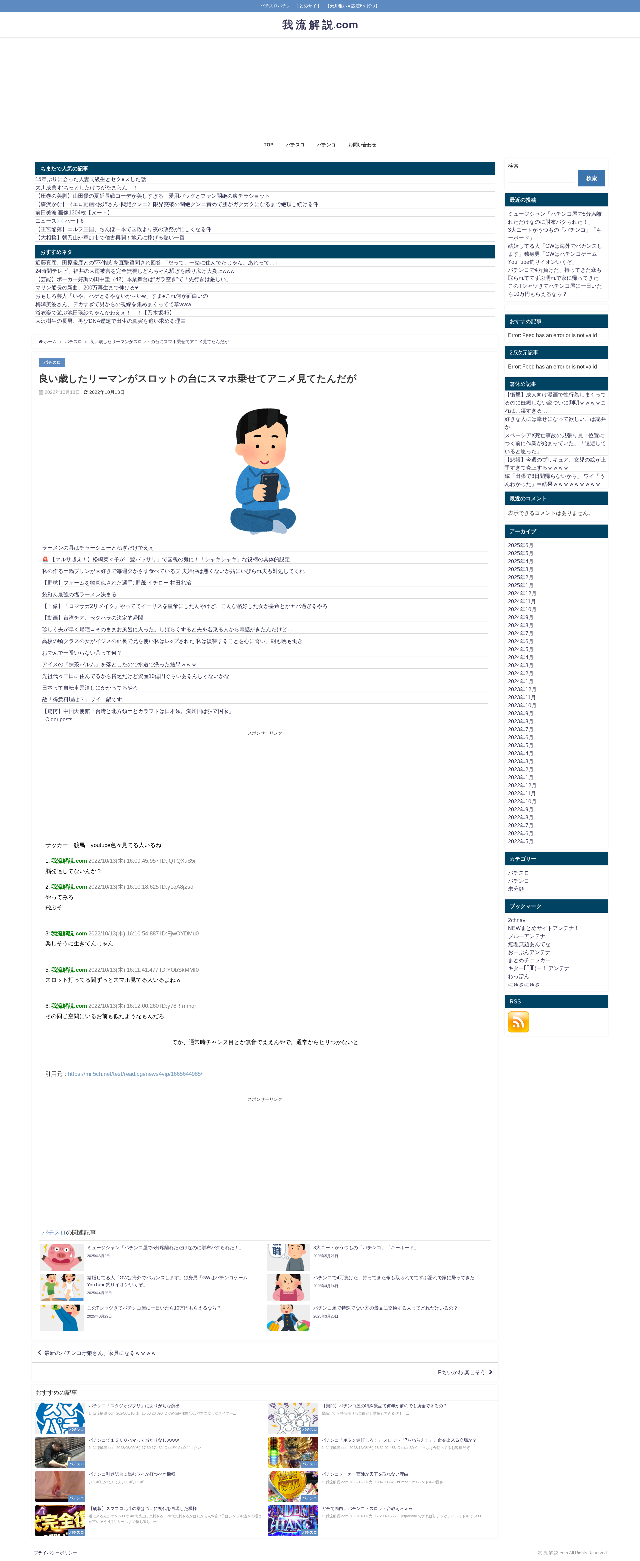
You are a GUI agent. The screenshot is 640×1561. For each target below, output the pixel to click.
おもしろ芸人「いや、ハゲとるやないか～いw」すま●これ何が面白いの (121, 295)
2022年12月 (522, 785)
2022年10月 (522, 801)
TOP (268, 144)
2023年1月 (521, 777)
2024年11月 (522, 601)
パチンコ (326, 144)
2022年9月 (521, 809)
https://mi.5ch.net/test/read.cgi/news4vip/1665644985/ (135, 1073)
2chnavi (517, 920)
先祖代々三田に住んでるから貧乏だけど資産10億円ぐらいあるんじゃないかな (135, 676)
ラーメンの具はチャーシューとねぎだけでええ (98, 547)
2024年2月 (521, 673)
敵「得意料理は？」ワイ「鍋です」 (84, 699)
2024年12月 (522, 593)
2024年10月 (522, 609)
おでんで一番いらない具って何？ (82, 652)
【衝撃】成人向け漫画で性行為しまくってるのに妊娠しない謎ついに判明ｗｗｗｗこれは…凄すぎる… (555, 402)
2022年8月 (521, 817)
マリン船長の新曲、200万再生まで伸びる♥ (86, 287)
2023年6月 (521, 737)
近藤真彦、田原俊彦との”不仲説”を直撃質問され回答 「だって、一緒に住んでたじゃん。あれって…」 (157, 262)
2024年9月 (521, 617)
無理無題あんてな (529, 944)
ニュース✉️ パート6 (59, 220)
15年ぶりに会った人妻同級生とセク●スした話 (90, 179)
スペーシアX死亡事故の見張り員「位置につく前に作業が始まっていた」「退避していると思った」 (555, 443)
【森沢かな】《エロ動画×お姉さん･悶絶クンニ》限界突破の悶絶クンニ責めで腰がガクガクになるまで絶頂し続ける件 (176, 204)
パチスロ (295, 144)
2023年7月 (521, 729)
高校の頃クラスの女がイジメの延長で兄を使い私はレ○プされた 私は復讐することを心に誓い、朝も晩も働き (172, 641)
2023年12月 (522, 689)
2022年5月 (521, 841)
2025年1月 (521, 585)
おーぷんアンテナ (529, 952)
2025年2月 (521, 577)
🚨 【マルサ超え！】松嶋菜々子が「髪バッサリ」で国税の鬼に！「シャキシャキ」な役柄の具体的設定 (166, 559)
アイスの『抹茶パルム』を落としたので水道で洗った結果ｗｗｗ (119, 664)
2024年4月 (521, 657)
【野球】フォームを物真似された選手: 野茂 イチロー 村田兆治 (116, 582)
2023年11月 (522, 697)
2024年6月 (521, 641)
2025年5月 (521, 553)
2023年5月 (521, 745)
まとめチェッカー (529, 960)
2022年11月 (522, 793)
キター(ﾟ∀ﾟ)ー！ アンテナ (539, 968)
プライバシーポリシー (55, 1553)
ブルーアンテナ (526, 936)
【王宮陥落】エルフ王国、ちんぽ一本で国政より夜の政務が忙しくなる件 (123, 229)
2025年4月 (521, 561)
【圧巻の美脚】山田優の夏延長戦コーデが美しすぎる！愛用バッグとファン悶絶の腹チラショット (152, 195)
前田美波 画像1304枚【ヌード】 (74, 212)
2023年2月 (521, 769)
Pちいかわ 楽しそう (462, 1372)
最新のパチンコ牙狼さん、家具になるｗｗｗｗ (100, 1353)
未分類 (516, 888)
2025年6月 (521, 545)
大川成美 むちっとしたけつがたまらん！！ (86, 187)
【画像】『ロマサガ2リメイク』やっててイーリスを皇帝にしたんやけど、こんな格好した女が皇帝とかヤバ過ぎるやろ (185, 606)
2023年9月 (521, 713)
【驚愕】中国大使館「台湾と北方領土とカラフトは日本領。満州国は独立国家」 (138, 711)
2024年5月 (521, 649)
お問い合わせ (362, 144)
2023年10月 (522, 705)
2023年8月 (521, 721)
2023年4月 (521, 753)
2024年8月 (521, 625)
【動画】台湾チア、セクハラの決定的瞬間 (92, 617)
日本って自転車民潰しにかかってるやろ (90, 687)
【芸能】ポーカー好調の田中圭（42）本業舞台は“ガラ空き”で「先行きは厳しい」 (133, 279)
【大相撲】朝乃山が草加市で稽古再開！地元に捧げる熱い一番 (110, 237)
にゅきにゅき (524, 984)
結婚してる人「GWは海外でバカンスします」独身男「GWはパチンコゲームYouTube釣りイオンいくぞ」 (555, 253)
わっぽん (518, 976)
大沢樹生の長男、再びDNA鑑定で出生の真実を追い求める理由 (110, 320)
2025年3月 (521, 569)
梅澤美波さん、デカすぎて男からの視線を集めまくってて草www (113, 304)
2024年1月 (521, 681)
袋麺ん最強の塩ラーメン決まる (79, 594)
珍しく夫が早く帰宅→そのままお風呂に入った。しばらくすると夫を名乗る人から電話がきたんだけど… (167, 629)
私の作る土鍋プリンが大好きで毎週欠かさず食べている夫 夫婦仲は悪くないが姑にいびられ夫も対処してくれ (173, 571)
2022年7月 (521, 825)
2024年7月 (521, 633)
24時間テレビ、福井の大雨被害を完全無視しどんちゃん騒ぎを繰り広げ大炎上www (135, 270)
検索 (513, 165)
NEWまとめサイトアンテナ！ (543, 928)
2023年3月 (521, 761)
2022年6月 (521, 833)
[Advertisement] (320, 87)
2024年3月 (521, 665)
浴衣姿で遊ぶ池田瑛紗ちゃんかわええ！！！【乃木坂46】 (105, 312)
